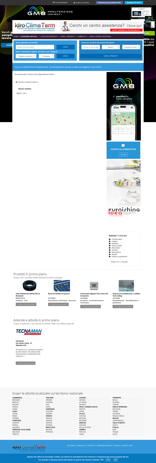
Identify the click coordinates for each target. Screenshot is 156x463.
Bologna (116, 409)
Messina (82, 418)
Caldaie (114, 241)
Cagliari (49, 411)
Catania (82, 416)
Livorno (49, 402)
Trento (15, 434)
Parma (115, 411)
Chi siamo (71, 445)
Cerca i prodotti (68, 36)
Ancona (82, 425)
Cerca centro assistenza (100, 36)
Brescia (15, 402)
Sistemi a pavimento (119, 256)
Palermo (83, 420)
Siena (48, 407)
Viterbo (15, 418)
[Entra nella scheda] (29, 331)
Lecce (115, 434)
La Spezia (83, 402)
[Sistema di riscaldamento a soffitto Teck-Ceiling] (126, 285)
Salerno (16, 427)
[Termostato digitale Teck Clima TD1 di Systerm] (94, 285)
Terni (81, 434)
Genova (82, 400)
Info (108, 460)
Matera (49, 429)
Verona (49, 423)
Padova (49, 418)
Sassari (49, 413)
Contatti (91, 445)
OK (115, 460)
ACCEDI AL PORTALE (82, 3)
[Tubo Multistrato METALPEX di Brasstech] (29, 285)
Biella (115, 400)
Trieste (82, 409)
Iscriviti (123, 155)
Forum (117, 445)
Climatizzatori (116, 239)
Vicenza (49, 425)
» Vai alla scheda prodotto (26, 304)
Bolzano (16, 432)
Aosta (115, 425)
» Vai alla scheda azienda (25, 363)
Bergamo (16, 400)
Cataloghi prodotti (49, 36)
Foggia (115, 432)
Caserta (15, 423)
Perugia (82, 432)
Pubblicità (82, 36)
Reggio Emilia (118, 416)
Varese (15, 407)
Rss (131, 445)
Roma (14, 416)
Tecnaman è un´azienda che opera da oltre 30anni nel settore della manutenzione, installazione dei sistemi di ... (29, 353)
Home (16, 36)
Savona (82, 404)
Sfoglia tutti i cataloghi (119, 262)
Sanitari (114, 250)
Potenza (49, 432)
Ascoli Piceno (85, 427)
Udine (81, 411)
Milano (15, 404)
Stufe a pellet (116, 246)
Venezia (49, 420)
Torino (116, 404)
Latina (15, 413)
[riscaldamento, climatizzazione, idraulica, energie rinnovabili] (35, 27)
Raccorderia (116, 252)
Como (14, 409)
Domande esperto (104, 445)
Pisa (47, 404)
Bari (114, 429)
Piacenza (116, 413)
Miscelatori (115, 248)
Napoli (15, 425)
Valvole (114, 254)
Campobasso (118, 420)
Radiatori (115, 243)
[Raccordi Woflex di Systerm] (62, 285)
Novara (116, 402)
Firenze (49, 400)
